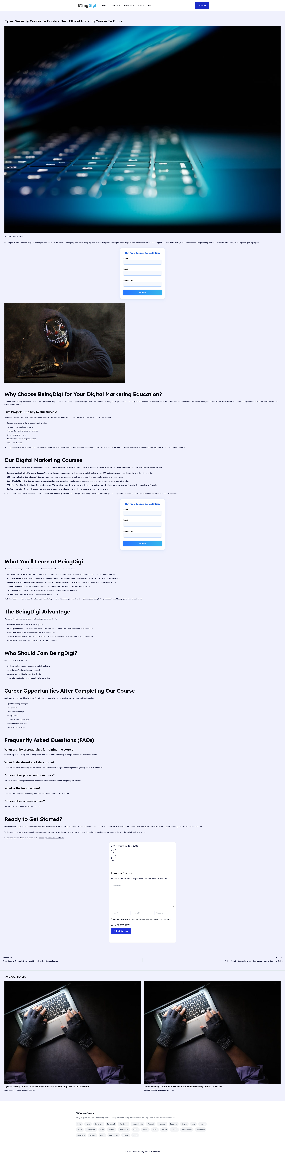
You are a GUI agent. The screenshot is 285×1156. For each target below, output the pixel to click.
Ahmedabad (123, 1130)
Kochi (102, 1135)
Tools (139, 5)
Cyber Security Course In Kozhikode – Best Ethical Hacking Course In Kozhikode (47, 1086)
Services (128, 5)
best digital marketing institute (51, 838)
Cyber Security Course (26, 1090)
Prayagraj (162, 1124)
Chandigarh (91, 1130)
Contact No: (128, 280)
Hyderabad (201, 1130)
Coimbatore (113, 1135)
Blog (150, 5)
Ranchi (164, 1130)
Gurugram (98, 1124)
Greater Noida (137, 1124)
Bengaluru (81, 1135)
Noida (88, 1124)
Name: (126, 258)
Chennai (92, 1135)
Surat (135, 1135)
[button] (202, 5)
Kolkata (174, 1130)
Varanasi (151, 1124)
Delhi (79, 1124)
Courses (114, 5)
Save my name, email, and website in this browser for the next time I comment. (142, 919)
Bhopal (145, 1130)
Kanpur (184, 1124)
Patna (155, 1130)
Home (104, 5)
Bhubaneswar (187, 1130)
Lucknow (173, 1124)
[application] (119, 5)
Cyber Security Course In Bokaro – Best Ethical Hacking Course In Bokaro (183, 1086)
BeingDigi (140, 1151)
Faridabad (111, 1124)
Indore (135, 1130)
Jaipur (79, 1130)
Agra (193, 1124)
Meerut (202, 1124)
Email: (125, 269)
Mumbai (111, 1130)
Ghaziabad (123, 1124)
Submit (142, 292)
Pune (102, 1130)
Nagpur (125, 1135)
